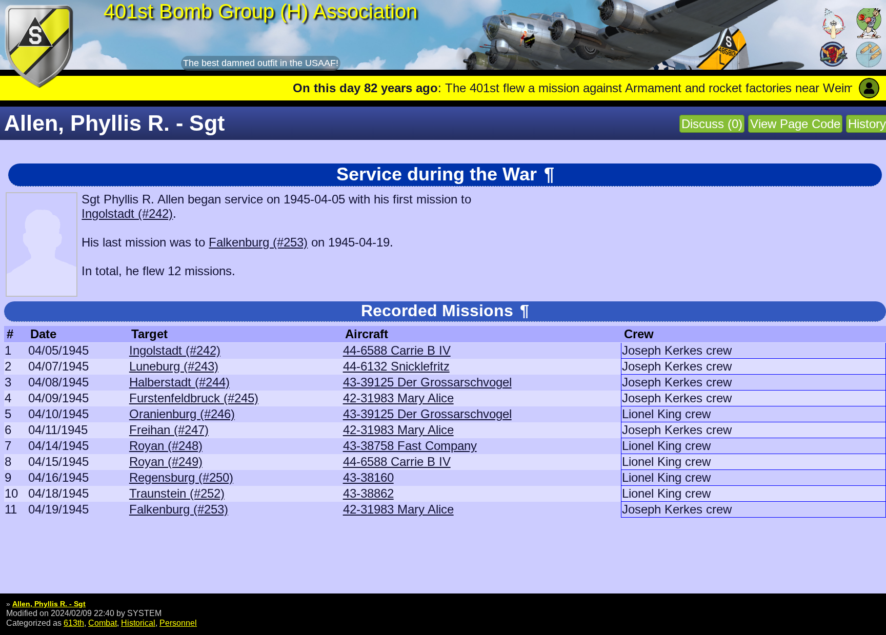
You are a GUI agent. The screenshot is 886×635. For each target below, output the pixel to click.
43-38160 (368, 477)
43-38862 (368, 493)
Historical (138, 622)
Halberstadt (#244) (179, 382)
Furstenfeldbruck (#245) (193, 398)
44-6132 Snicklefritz (396, 366)
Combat (102, 622)
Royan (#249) (166, 461)
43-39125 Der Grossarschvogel (427, 382)
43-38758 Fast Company (410, 446)
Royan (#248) (166, 446)
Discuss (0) (711, 124)
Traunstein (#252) (177, 493)
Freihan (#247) (169, 430)
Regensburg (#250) (181, 477)
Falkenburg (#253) (258, 242)
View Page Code (795, 124)
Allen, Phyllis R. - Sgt (49, 604)
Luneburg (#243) (173, 366)
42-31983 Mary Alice (398, 398)
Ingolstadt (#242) (127, 213)
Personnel (178, 622)
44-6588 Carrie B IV (397, 350)
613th (74, 622)
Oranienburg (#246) (182, 414)
